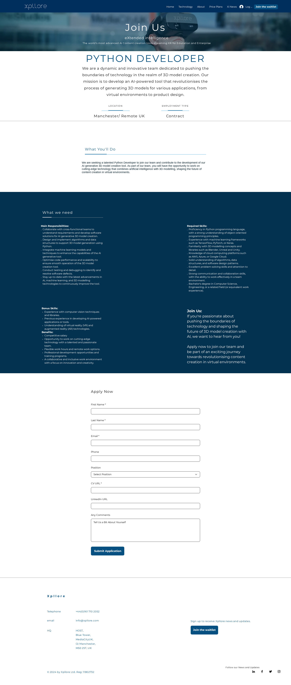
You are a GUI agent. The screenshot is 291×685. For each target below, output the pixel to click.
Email (94, 436)
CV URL (95, 483)
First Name (97, 404)
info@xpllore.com (87, 620)
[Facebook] (262, 671)
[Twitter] (270, 671)
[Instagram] (279, 671)
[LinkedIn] (253, 671)
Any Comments (100, 515)
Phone (95, 452)
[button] (266, 6)
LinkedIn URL (99, 499)
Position (96, 468)
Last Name (97, 420)
